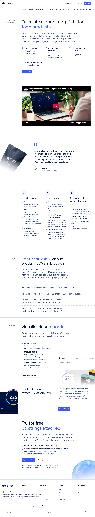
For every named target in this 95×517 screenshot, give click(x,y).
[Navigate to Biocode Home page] (8, 486)
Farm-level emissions (81, 9)
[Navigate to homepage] (8, 3)
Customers (44, 493)
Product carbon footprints (49, 9)
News (60, 496)
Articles (61, 490)
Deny (32, 506)
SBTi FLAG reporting (66, 9)
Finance (80, 493)
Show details (7, 513)
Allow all (40, 506)
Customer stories (65, 493)
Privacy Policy (44, 499)
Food (79, 490)
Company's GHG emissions (30, 9)
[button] (67, 3)
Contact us (44, 496)
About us (43, 490)
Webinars (62, 499)
